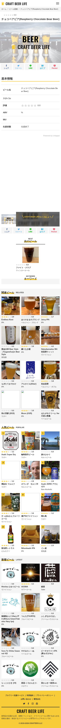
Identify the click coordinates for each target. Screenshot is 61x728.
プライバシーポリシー (44, 695)
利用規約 (30, 695)
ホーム (4, 9)
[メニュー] (57, 3)
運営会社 (37, 699)
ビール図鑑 (13, 9)
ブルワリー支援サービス (14, 695)
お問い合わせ (26, 699)
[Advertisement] (30, 172)
